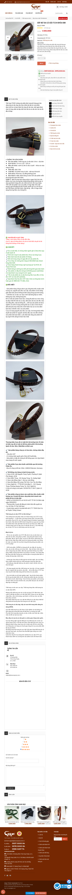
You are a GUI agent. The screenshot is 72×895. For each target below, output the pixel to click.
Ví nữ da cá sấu (54, 146)
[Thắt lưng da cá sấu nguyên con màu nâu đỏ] (60, 813)
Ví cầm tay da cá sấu (55, 138)
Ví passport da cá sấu (55, 125)
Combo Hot (53, 128)
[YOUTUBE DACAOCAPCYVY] (10, 875)
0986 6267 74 (18, 849)
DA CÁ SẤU (17, 18)
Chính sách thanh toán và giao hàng (44, 849)
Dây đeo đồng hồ (54, 135)
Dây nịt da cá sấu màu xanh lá (12, 822)
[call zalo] (69, 887)
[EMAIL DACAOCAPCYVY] (8, 875)
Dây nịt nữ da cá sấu (55, 149)
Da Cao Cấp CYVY (9, 18)
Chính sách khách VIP (44, 844)
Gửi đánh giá (10, 788)
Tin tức (10, 883)
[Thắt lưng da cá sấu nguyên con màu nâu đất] (44, 813)
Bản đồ (47, 1)
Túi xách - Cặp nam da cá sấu (57, 143)
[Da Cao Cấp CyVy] (36, 7)
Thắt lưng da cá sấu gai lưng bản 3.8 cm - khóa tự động (34, 822)
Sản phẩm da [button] (8, 13)
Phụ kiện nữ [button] (29, 13)
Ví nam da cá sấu (54, 141)
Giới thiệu (64, 1)
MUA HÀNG (41, 64)
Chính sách (53, 1)
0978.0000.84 (60, 71)
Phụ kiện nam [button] (19, 13)
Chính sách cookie (14, 883)
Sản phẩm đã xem (63, 18)
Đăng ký (65, 839)
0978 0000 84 (18, 846)
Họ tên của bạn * (10, 757)
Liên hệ (59, 1)
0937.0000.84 (9, 2)
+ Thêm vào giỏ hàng (53, 63)
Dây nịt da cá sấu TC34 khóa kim (40, 18)
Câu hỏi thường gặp (44, 841)
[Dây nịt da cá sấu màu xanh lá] (12, 813)
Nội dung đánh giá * (10, 765)
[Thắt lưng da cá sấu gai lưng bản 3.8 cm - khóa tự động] (28, 813)
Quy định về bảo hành (44, 856)
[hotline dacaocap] (3, 892)
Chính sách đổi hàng (44, 852)
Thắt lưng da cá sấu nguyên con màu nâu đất (47, 822)
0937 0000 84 (18, 843)
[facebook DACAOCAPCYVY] (5, 875)
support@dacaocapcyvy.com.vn (23, 2)
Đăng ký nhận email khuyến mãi (60, 835)
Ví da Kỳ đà (53, 130)
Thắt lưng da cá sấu (26, 18)
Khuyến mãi (38, 13)
